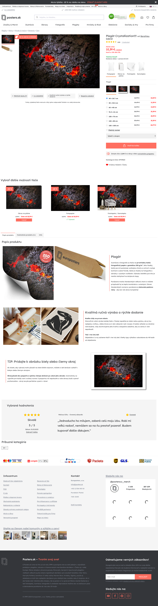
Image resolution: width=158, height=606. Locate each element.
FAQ (4, 489)
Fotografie (60, 25)
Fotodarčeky (49, 6)
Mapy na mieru (60, 6)
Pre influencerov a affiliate (47, 501)
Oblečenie (112, 25)
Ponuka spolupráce (44, 493)
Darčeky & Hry (131, 25)
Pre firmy (150, 25)
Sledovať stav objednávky (13, 481)
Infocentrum (6, 6)
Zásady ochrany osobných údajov (16, 509)
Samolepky (41, 489)
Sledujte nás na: (114, 475)
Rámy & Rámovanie (37, 6)
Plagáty (75, 25)
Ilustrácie (29, 25)
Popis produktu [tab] (8, 235)
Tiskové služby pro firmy (46, 514)
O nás (5, 493)
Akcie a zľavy (102, 6)
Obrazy (44, 25)
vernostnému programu (146, 154)
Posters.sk (16, 17)
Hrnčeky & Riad (94, 25)
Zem (4, 448)
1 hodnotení (126, 42)
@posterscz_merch (120, 481)
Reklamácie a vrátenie (11, 505)
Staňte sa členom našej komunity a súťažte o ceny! (31, 528)
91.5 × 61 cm (113, 112)
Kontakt (6, 485)
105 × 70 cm (113, 116)
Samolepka (141, 74)
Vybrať (24, 220)
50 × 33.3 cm (113, 103)
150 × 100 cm (114, 125)
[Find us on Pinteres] (121, 596)
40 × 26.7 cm (113, 98)
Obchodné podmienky (11, 501)
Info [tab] (40, 235)
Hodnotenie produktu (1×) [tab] (26, 235)
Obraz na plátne (121, 75)
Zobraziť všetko (32, 432)
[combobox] (69, 17)
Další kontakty (76, 505)
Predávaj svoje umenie (82, 6)
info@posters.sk (77, 484)
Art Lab (94, 6)
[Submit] (36, 17)
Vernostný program (10, 518)
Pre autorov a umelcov (45, 497)
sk (154, 6)
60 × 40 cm (113, 107)
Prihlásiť (143, 577)
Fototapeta (131, 74)
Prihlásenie (142, 6)
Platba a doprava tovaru (20, 6)
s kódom (119, 50)
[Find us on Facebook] (115, 596)
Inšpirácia (70, 6)
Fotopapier (111, 74)
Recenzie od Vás (43, 481)
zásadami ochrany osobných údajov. (134, 581)
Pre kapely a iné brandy (46, 505)
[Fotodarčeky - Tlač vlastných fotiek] (142, 17)
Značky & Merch (10, 25)
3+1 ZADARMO (9, 10)
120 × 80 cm (113, 121)
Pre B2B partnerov (44, 509)
